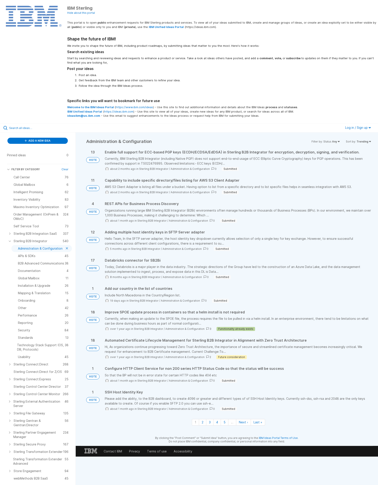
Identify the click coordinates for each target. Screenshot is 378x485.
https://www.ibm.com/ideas (134, 107)
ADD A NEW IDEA (39, 140)
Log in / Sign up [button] (357, 127)
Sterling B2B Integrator (153, 168)
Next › (243, 422)
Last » (258, 422)
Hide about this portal (81, 12)
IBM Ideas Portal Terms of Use (278, 438)
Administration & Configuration (190, 168)
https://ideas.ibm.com (118, 111)
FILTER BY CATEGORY (25, 169)
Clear (64, 169)
